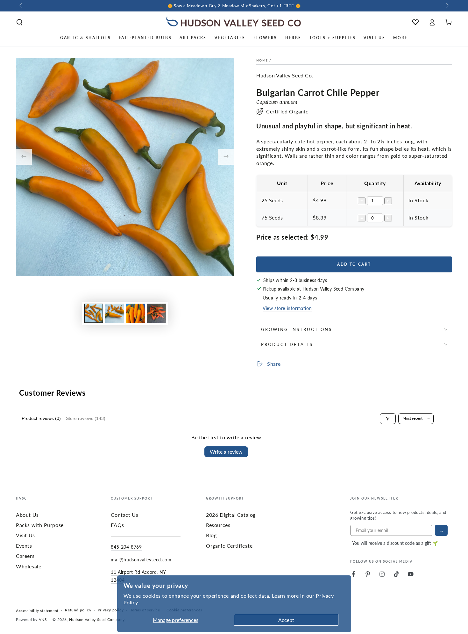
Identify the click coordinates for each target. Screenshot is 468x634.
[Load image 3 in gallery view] (135, 313)
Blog (211, 535)
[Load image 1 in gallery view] (93, 313)
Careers (25, 555)
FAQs (117, 525)
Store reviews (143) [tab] (85, 418)
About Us (27, 514)
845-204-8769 (126, 547)
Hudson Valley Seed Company (97, 619)
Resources (218, 525)
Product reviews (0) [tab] (41, 418)
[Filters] (388, 418)
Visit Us (25, 535)
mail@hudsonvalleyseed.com (141, 559)
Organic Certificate (229, 545)
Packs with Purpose (40, 525)
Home (262, 60)
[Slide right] (446, 5)
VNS (43, 619)
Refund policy (78, 610)
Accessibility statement (37, 610)
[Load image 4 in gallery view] (156, 313)
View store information (287, 308)
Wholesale (28, 566)
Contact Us (124, 514)
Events (24, 545)
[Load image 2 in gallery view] (114, 313)
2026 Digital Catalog (231, 514)
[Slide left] (21, 5)
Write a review (226, 451)
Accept (286, 619)
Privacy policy (111, 610)
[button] (19, 22)
